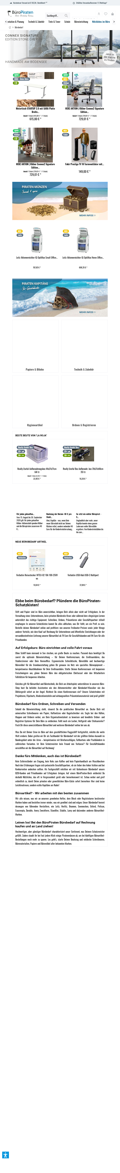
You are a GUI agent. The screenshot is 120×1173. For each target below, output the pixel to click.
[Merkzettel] (106, 14)
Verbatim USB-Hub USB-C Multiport (83, 575)
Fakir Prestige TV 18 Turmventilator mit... (84, 164)
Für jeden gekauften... (25, 513)
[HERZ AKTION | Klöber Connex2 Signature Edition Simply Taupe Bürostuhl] (35, 145)
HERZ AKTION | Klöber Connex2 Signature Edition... (84, 110)
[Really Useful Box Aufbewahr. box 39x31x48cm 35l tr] (83, 454)
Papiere (33, 843)
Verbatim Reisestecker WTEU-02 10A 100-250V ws (37, 576)
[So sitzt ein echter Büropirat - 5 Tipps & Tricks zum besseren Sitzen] (89, 499)
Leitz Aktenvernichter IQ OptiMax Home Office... (83, 257)
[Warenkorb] (112, 14)
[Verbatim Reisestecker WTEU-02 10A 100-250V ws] (37, 560)
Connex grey (60, 49)
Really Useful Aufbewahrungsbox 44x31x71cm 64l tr (36, 470)
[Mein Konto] (99, 14)
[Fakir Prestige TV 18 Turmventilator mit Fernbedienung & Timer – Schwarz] (84, 145)
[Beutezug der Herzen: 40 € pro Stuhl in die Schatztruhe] (60, 499)
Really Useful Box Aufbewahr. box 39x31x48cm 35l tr (83, 470)
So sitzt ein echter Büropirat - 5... (88, 515)
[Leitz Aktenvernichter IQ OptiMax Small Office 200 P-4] (37, 240)
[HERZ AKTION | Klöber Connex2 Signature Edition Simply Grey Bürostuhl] (84, 89)
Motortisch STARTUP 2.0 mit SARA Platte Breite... (35, 110)
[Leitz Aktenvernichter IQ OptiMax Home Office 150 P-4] (83, 240)
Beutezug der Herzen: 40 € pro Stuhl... (59, 515)
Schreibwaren (98, 839)
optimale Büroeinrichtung (38, 657)
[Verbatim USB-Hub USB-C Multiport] (83, 560)
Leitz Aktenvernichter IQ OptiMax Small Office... (37, 257)
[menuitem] (112, 14)
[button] (5, 1155)
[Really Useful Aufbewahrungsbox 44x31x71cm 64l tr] (37, 454)
